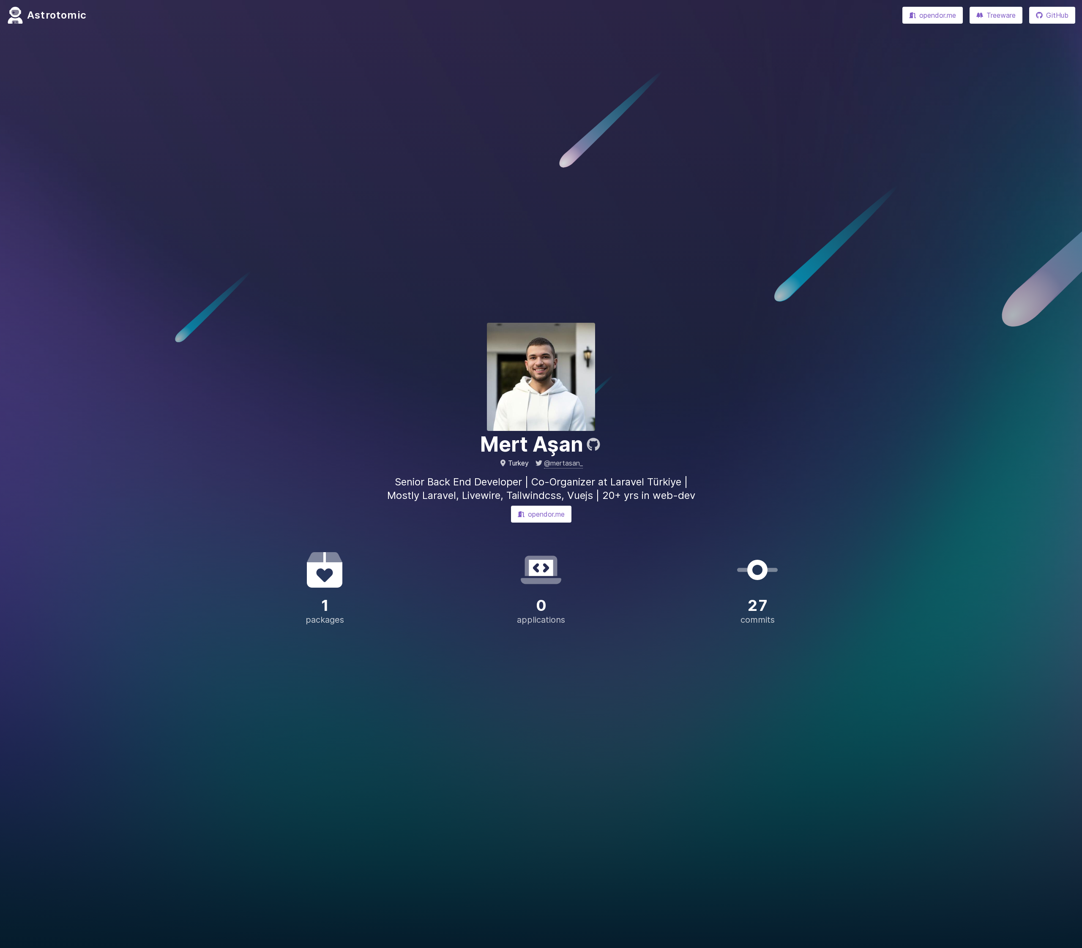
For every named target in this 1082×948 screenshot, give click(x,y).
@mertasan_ (563, 463)
